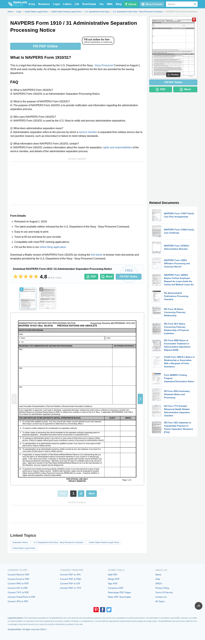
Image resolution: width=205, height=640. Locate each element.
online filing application (53, 247)
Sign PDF (113, 583)
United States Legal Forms (23, 548)
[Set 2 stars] (20, 276)
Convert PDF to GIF (70, 583)
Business (44, 4)
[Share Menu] (198, 606)
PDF (93, 276)
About (158, 574)
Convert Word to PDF (18, 574)
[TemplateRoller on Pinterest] (96, 609)
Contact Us (161, 597)
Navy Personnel (104, 65)
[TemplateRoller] (17, 4)
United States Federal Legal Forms (104, 542)
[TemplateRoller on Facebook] (102, 609)
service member (88, 132)
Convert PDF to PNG (70, 579)
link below (96, 254)
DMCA (158, 583)
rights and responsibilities (117, 147)
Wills (110, 4)
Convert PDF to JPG (70, 574)
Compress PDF (115, 588)
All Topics (160, 601)
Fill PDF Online (45, 46)
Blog (119, 4)
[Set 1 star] (15, 276)
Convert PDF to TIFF (70, 588)
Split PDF (112, 574)
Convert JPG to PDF (18, 601)
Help (157, 579)
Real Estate (89, 4)
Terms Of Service (164, 592)
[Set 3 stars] (25, 276)
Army (32, 4)
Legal (56, 4)
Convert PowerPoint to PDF (22, 597)
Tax (101, 4)
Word (109, 276)
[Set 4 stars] (30, 276)
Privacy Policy (162, 588)
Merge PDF (114, 579)
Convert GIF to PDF (18, 588)
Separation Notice (20, 542)
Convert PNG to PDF (18, 583)
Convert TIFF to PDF (18, 592)
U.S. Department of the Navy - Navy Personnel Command (58, 542)
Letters (67, 4)
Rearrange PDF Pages (119, 592)
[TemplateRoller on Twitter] (108, 609)
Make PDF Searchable (119, 597)
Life (77, 4)
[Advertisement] (77, 183)
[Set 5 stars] (36, 276)
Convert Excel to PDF (18, 579)
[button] (140, 399)
